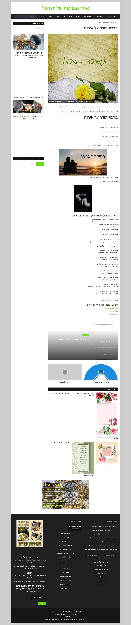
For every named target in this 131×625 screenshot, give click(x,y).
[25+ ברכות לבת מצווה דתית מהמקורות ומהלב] (107, 413)
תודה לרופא (28, 581)
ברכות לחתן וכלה (74, 16)
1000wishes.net (113, 526)
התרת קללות (75, 529)
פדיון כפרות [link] (105, 569)
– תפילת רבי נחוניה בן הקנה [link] (65, 553)
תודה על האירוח (113, 311)
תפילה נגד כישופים (65, 533)
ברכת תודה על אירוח (19, 581)
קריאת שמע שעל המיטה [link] (65, 565)
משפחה (112, 22)
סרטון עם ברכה (113, 314)
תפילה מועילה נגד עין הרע (26, 55)
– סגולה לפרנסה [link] (65, 545)
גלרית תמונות (26, 568)
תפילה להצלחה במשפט (65, 584)
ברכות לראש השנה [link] (101, 565)
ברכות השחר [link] (113, 538)
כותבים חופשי (87, 16)
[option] (83, 342)
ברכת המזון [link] (107, 530)
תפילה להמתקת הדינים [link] (65, 549)
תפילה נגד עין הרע (100, 558)
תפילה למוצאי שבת (65, 588)
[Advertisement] (28, 77)
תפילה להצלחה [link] (65, 541)
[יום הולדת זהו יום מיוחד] (107, 452)
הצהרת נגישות (65, 617)
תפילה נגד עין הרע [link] (75, 527)
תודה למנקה (42, 581)
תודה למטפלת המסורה (23, 575)
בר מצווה (41, 16)
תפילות (57, 16)
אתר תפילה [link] (108, 542)
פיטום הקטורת (65, 537)
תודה (30, 572)
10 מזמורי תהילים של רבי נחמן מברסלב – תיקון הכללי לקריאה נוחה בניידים (30, 589)
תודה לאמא (32, 575)
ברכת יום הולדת (28, 566)
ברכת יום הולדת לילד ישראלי (29, 560)
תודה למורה (35, 581)
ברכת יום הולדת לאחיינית (74, 338)
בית (116, 22)
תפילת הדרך (107, 534)
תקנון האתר (47, 619)
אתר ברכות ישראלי (88, 475)
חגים (63, 16)
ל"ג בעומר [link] (101, 585)
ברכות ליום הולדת (29, 557)
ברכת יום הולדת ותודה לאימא (61, 442)
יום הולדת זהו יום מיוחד (111, 465)
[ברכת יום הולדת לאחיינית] (83, 342)
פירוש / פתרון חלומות (65, 576)
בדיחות (50, 16)
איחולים (61, 619)
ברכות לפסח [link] (101, 581)
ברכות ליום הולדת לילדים (39, 566)
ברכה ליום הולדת (41, 560)
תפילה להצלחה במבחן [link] (65, 561)
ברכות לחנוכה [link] (101, 573)
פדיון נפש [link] (115, 549)
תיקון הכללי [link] (107, 546)
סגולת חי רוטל (65, 572)
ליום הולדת (111, 16)
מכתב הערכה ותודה (41, 575)
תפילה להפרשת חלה (65, 580)
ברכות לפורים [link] (101, 577)
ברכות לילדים (99, 16)
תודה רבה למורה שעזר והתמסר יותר (60, 393)
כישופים (94, 558)
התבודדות (65, 569)
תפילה (52, 619)
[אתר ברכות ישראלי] (83, 458)
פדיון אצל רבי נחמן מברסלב (96, 552)
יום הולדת (85, 335)
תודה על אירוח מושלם (111, 308)
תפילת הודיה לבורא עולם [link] (65, 557)
